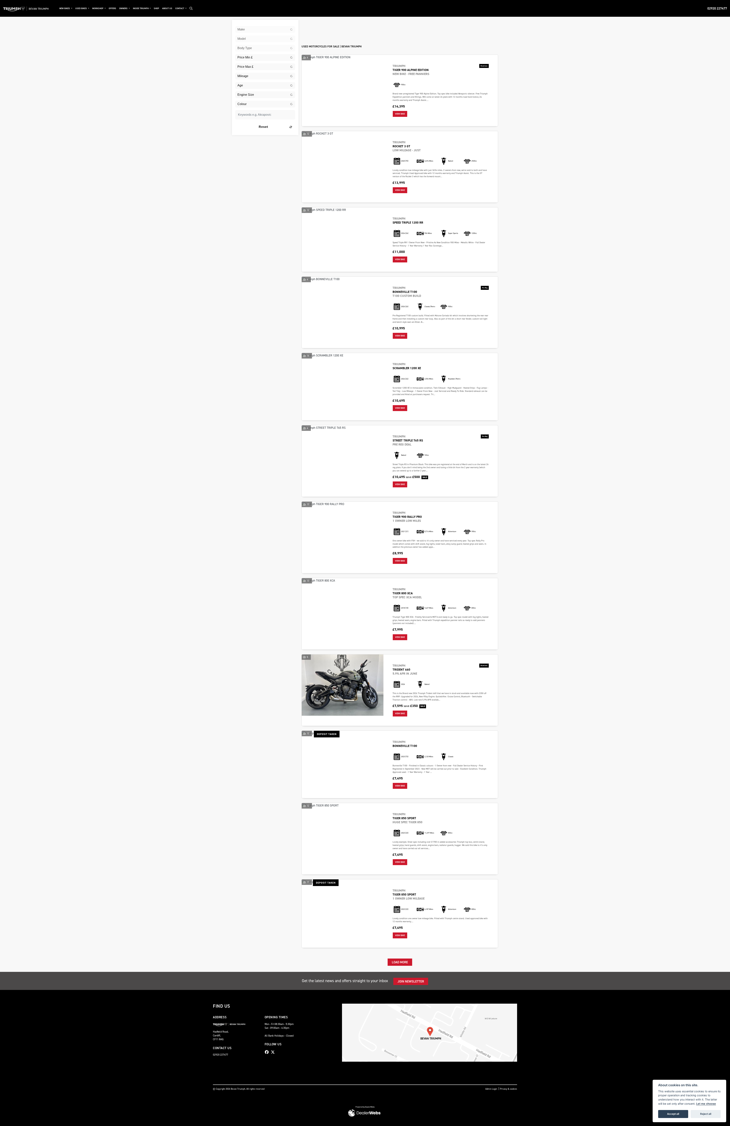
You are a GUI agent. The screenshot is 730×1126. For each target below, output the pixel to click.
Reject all (705, 1113)
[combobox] (265, 29)
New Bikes (65, 8)
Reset (263, 126)
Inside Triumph (141, 8)
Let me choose (706, 1103)
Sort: (307, 23)
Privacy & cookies (508, 1088)
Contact (180, 8)
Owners (123, 8)
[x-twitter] (274, 1052)
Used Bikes (81, 8)
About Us (167, 8)
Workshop (98, 8)
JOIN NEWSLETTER (411, 981)
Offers (112, 8)
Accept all (673, 1113)
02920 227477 (717, 8)
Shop (156, 8)
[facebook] (268, 1052)
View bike (400, 113)
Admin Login (491, 1088)
